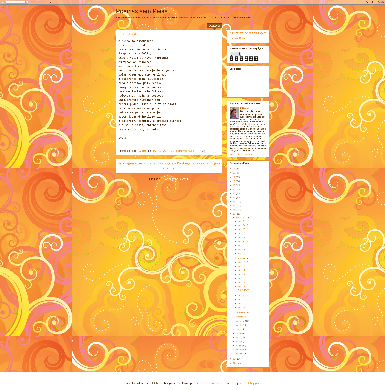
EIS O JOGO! (128, 34)
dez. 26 (242, 229)
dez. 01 (242, 307)
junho (238, 333)
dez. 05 (242, 295)
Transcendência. (237, 38)
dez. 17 (242, 253)
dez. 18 (242, 249)
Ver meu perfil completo (241, 154)
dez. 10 (242, 278)
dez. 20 (242, 241)
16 (234, 201)
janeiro (239, 353)
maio (238, 337)
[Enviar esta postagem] (203, 151)
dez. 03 (242, 303)
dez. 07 (242, 282)
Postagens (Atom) (176, 179)
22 (234, 177)
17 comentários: (184, 151)
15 (234, 205)
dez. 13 (242, 266)
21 (234, 181)
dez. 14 (242, 262)
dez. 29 (242, 221)
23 (234, 173)
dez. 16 (242, 258)
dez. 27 (242, 225)
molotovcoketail (209, 383)
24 (234, 169)
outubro (239, 317)
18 (234, 193)
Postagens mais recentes (140, 163)
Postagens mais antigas (198, 163)
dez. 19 (242, 245)
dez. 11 (242, 274)
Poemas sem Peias (142, 11)
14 (234, 210)
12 (234, 359)
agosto (239, 325)
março (239, 345)
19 (234, 189)
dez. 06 (242, 286)
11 (234, 363)
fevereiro (240, 349)
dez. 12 (242, 270)
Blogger (254, 383)
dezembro (241, 217)
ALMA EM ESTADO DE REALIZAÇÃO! (248, 33)
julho (238, 329)
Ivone (246, 108)
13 (234, 214)
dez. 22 (242, 237)
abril (238, 341)
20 (234, 185)
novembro (241, 312)
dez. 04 (242, 299)
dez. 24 (242, 233)
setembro (240, 321)
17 (234, 197)
